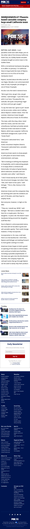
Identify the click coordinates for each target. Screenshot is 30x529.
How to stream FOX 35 (6, 458)
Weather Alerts (17, 378)
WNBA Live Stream (18, 505)
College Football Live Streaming (18, 492)
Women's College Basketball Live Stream (19, 503)
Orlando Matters (5, 447)
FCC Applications (5, 482)
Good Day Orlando (5, 445)
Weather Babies (17, 411)
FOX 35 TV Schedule (5, 443)
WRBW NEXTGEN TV (6, 475)
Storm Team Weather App (19, 392)
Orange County (4, 389)
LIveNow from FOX (5, 450)
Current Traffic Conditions (4, 410)
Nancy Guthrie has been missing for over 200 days (11, 274)
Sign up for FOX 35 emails (5, 468)
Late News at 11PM (5, 449)
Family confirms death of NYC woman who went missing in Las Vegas (10, 286)
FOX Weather (17, 389)
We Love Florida (17, 408)
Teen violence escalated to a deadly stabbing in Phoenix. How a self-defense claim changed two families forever (10, 280)
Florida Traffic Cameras (4, 416)
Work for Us (4, 464)
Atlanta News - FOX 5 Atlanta (19, 448)
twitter (12, 514)
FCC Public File (4, 480)
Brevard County (4, 382)
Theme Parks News (5, 431)
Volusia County (4, 394)
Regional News (18, 440)
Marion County (4, 387)
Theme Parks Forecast (19, 384)
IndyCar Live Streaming (19, 498)
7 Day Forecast (17, 382)
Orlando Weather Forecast (18, 380)
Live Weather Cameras (19, 376)
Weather (16, 374)
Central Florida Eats (5, 452)
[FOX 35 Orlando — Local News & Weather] (5, 2)
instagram (15, 514)
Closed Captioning (5, 479)
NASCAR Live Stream (18, 496)
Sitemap (3, 402)
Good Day (17, 406)
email (20, 514)
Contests (4, 486)
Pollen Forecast (17, 387)
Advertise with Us (5, 474)
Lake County (4, 386)
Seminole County (5, 393)
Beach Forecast (17, 386)
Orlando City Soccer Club (18, 433)
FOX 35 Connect (17, 465)
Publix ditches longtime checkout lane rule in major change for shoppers (11, 293)
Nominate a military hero (5, 397)
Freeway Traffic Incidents (4, 413)
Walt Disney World (5, 433)
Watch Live (23, 2)
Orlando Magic (17, 431)
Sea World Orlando (5, 434)
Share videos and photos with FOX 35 (18, 463)
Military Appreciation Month (5, 400)
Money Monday (17, 422)
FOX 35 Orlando (4, 25)
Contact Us (3, 461)
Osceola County (4, 391)
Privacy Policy (16, 363)
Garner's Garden (17, 417)
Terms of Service (16, 364)
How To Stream (4, 442)
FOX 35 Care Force (18, 409)
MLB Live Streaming (18, 494)
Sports (16, 426)
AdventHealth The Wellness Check (18, 413)
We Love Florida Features (4, 429)
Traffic (3, 406)
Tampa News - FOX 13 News (19, 445)
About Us (4, 456)
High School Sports (18, 436)
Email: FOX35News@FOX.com (19, 460)
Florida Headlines (5, 376)
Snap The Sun (17, 394)
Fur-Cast (16, 419)
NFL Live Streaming (18, 489)
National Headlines (5, 381)
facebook (10, 514)
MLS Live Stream (18, 507)
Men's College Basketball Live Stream (19, 500)
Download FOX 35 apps (5, 471)
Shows (3, 440)
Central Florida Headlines (4, 378)
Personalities (4, 463)
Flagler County (4, 384)
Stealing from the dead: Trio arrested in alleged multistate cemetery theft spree (17, 310)
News (9, 25)
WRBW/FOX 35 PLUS (6, 477)
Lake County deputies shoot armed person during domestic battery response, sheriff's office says (18, 334)
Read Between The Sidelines (18, 429)
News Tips (17, 456)
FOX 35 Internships (5, 466)
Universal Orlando (5, 436)
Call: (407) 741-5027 (18, 458)
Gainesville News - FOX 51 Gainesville (19, 442)
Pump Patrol (4, 408)
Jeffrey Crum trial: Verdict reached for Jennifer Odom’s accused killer (9, 299)
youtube (18, 514)
